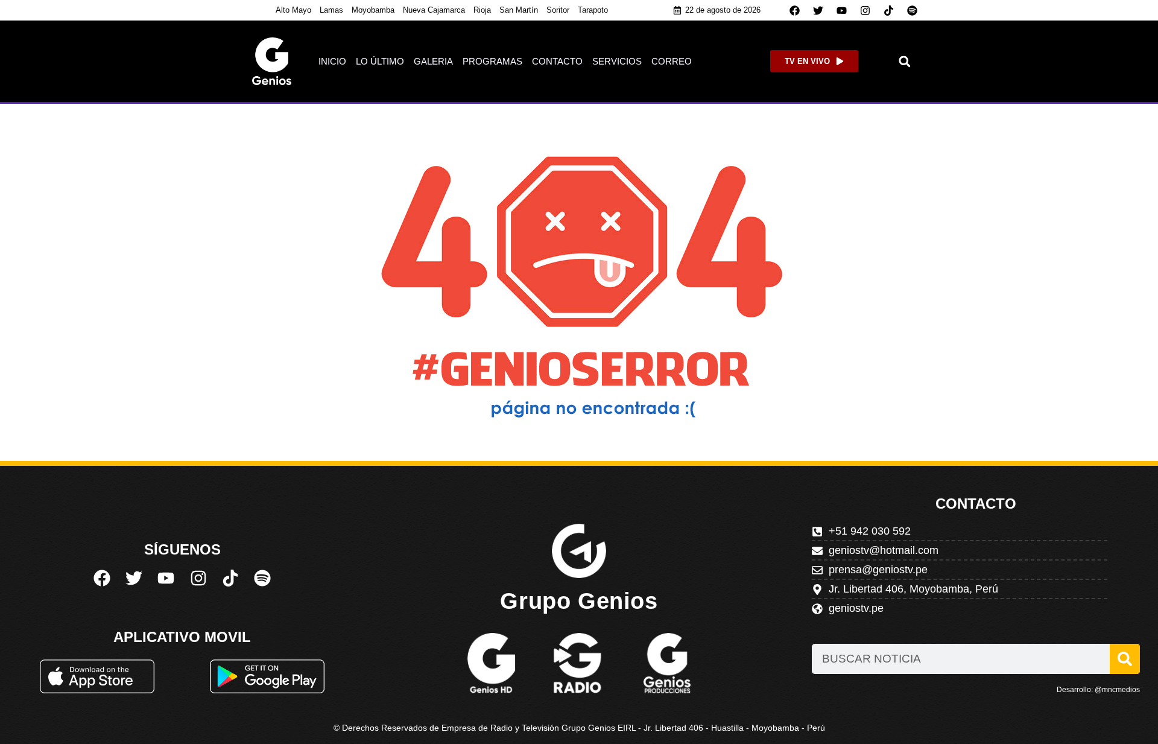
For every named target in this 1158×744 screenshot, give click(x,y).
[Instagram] (865, 10)
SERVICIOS (617, 61)
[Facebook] (795, 10)
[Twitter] (818, 10)
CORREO (671, 61)
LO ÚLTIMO (380, 61)
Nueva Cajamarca (434, 9)
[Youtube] (842, 10)
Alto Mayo (293, 9)
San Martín (518, 9)
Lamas (331, 9)
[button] (905, 61)
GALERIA (433, 61)
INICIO (332, 61)
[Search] (1125, 659)
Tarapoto (593, 9)
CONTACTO (557, 61)
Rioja (482, 9)
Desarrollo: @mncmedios (1098, 689)
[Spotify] (912, 10)
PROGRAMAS (492, 61)
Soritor (557, 9)
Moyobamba (373, 9)
